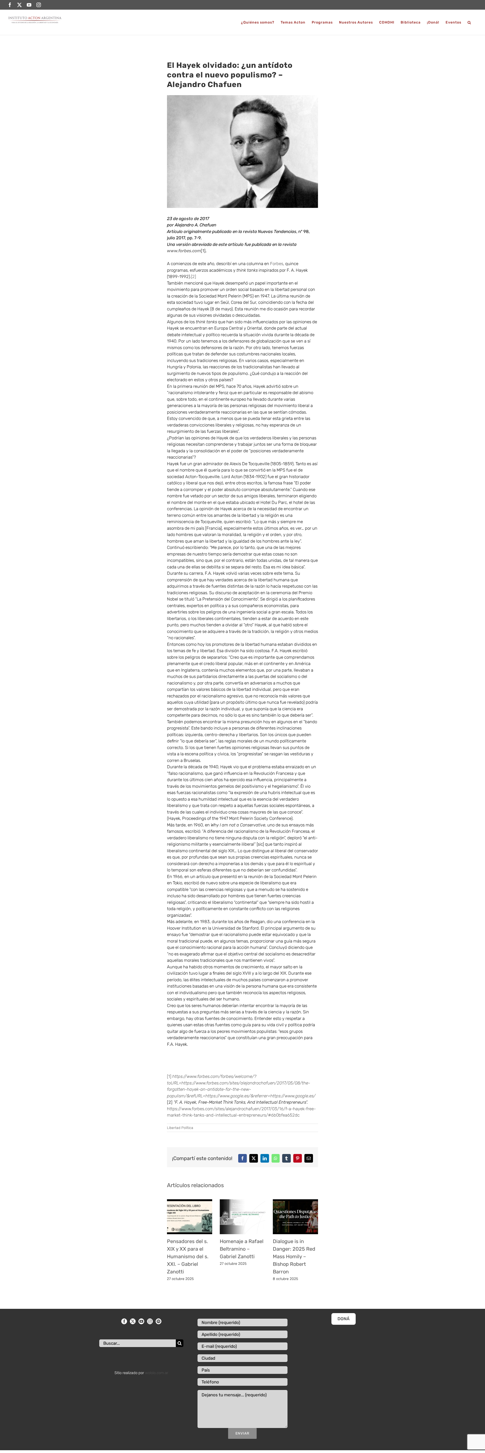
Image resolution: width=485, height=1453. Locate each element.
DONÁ (343, 1318)
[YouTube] (141, 1321)
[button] (469, 22)
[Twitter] (133, 1321)
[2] (193, 276)
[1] (203, 250)
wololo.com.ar (156, 1373)
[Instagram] (150, 1321)
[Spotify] (158, 1321)
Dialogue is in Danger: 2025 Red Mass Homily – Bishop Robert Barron (294, 1256)
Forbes (276, 263)
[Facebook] (124, 1321)
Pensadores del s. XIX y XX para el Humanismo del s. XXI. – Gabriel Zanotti (187, 1256)
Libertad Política (180, 1128)
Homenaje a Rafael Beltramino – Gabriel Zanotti (241, 1248)
